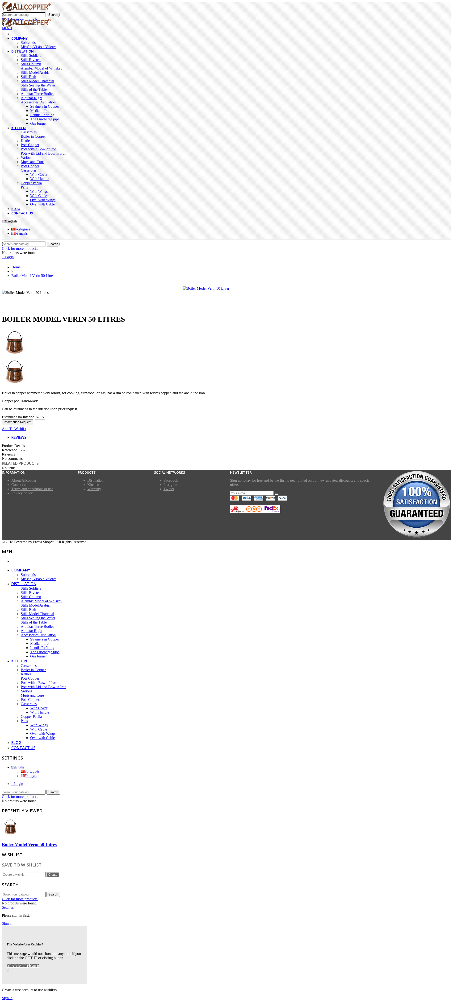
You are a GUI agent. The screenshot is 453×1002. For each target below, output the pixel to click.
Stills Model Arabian (36, 72)
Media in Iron (40, 111)
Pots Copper (30, 145)
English (20, 767)
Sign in (7, 923)
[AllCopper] (26, 10)
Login (18, 784)
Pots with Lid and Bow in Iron (43, 153)
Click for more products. (20, 248)
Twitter (169, 489)
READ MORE (18, 966)
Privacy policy (22, 493)
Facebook (171, 480)
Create (52, 874)
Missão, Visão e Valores (38, 47)
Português (22, 229)
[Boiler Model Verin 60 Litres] (226, 372)
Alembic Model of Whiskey (41, 68)
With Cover (38, 174)
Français (21, 233)
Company (19, 38)
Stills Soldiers (31, 55)
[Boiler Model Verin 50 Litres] (206, 288)
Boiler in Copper (33, 136)
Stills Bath (28, 77)
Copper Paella (31, 183)
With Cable (38, 196)
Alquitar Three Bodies (37, 94)
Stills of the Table (34, 89)
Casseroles (29, 132)
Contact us (22, 213)
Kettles (26, 141)
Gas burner (38, 123)
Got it (34, 966)
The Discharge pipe (44, 119)
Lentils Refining (42, 115)
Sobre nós (28, 43)
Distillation (22, 51)
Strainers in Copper (44, 106)
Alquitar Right (31, 98)
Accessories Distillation (38, 102)
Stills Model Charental (37, 81)
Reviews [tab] (18, 437)
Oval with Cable (42, 204)
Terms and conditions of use (32, 489)
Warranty (94, 489)
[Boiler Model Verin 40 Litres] (226, 343)
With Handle (39, 179)
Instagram (171, 485)
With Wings (39, 191)
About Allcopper (23, 480)
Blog (15, 208)
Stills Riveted (31, 60)
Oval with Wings (42, 200)
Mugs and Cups (32, 162)
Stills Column (31, 64)
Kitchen (18, 128)
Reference (10, 450)
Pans (24, 187)
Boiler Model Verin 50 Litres (29, 844)
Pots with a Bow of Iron (39, 149)
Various (26, 158)
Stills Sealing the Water (38, 85)
